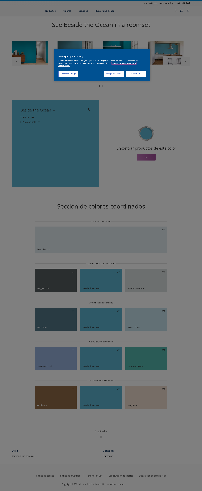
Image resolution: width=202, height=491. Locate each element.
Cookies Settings (68, 74)
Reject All (135, 74)
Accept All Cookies (114, 74)
